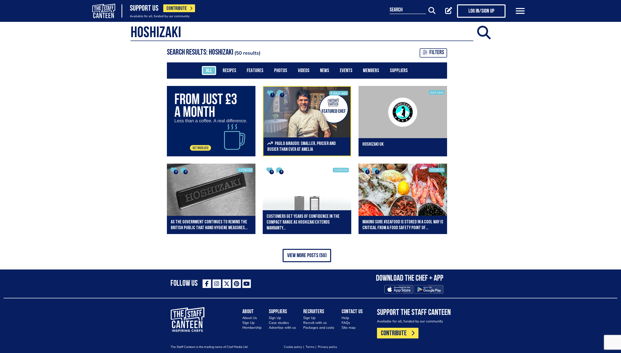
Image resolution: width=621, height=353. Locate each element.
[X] (226, 283)
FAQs (346, 322)
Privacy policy (327, 347)
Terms (310, 347)
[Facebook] (207, 283)
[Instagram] (216, 283)
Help (345, 318)
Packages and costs (318, 327)
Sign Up (248, 322)
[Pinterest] (236, 283)
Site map (348, 327)
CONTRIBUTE (176, 8)
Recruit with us (315, 322)
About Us (249, 318)
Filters (436, 53)
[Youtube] (246, 283)
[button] (307, 255)
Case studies (279, 322)
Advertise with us (282, 327)
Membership (251, 327)
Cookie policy (293, 347)
